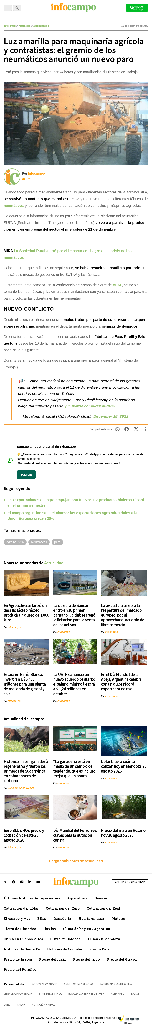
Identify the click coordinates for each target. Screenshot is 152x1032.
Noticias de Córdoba (64, 949)
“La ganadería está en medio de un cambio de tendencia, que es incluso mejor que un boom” (74, 768)
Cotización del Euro (63, 908)
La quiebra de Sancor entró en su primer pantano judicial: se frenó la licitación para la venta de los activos (74, 615)
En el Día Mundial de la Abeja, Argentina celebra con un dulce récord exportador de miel (121, 681)
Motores (118, 918)
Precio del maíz (52, 959)
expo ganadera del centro (86, 994)
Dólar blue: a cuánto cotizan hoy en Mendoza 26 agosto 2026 (123, 766)
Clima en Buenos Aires (23, 938)
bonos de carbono (44, 984)
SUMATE (26, 474)
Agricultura (77, 898)
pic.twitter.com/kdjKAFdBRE (91, 406)
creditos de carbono (78, 984)
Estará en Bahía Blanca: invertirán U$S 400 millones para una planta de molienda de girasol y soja (25, 684)
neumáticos (14, 205)
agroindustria (15, 542)
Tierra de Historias (20, 928)
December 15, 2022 (110, 416)
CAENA (21, 1004)
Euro (7, 1004)
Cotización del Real (103, 908)
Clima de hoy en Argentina (86, 928)
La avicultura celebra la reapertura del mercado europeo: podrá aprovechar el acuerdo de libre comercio (122, 615)
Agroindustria (41, 25)
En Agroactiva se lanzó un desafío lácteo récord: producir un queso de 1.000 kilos (26, 612)
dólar (135, 994)
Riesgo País (99, 949)
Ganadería (62, 918)
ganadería (118, 994)
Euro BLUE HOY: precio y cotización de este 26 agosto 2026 (24, 835)
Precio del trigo (86, 959)
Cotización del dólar (21, 908)
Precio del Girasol (122, 959)
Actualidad (25, 25)
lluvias (49, 928)
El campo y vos (17, 918)
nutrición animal (43, 1004)
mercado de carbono (18, 994)
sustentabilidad (50, 994)
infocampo (14, 627)
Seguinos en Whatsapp (137, 8)
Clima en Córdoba (65, 938)
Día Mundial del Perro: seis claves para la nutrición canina (75, 835)
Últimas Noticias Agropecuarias (32, 898)
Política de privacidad (130, 882)
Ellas (41, 918)
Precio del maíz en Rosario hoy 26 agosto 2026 (123, 833)
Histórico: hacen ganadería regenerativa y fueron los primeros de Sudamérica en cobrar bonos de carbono (26, 771)
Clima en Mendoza (104, 938)
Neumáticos (39, 542)
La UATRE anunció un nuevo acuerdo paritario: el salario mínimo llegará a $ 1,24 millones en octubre (74, 684)
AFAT (117, 285)
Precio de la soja (18, 959)
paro (57, 542)
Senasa (101, 898)
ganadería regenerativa (116, 984)
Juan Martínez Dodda (21, 787)
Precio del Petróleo (20, 969)
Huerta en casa (91, 918)
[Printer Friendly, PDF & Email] (144, 430)
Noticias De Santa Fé (22, 949)
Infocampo (10, 25)
